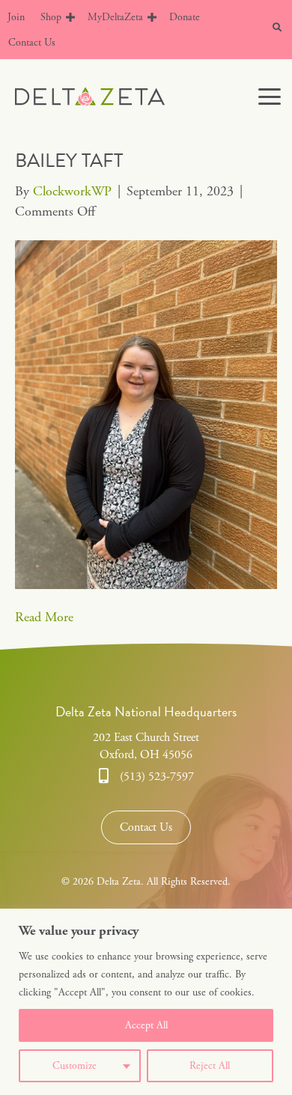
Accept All (146, 1025)
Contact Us (31, 42)
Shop (50, 17)
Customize (74, 1066)
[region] (146, 1002)
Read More (44, 617)
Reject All (209, 1066)
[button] (70, 17)
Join (16, 17)
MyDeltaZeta (115, 17)
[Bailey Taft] (146, 413)
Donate (184, 17)
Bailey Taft (69, 160)
